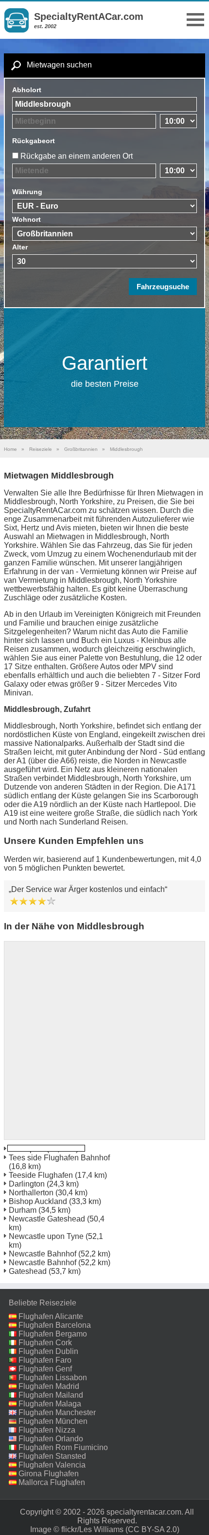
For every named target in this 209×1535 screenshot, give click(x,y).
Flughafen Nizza (46, 1430)
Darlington (27, 1184)
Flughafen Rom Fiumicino (63, 1447)
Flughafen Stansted (52, 1456)
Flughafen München (52, 1421)
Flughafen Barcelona (54, 1325)
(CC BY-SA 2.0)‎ (152, 1529)
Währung (27, 192)
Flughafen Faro (44, 1360)
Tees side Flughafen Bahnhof (59, 1158)
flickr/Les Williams (92, 1529)
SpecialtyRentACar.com (88, 16)
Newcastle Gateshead (47, 1219)
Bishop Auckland (38, 1201)
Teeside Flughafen (41, 1175)
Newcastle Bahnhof (42, 1254)
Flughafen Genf (45, 1369)
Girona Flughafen (48, 1473)
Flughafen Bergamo (52, 1334)
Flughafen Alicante (50, 1316)
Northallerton (31, 1192)
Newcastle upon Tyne (46, 1236)
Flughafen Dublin (48, 1351)
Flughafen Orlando (50, 1439)
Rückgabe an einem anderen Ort (76, 156)
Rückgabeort (33, 141)
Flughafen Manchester (57, 1412)
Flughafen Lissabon (52, 1377)
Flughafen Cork (45, 1342)
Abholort (26, 90)
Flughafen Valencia (52, 1465)
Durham (22, 1210)
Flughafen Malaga (49, 1404)
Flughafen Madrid (48, 1386)
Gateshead (28, 1271)
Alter (20, 247)
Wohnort (26, 219)
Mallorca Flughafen (51, 1482)
